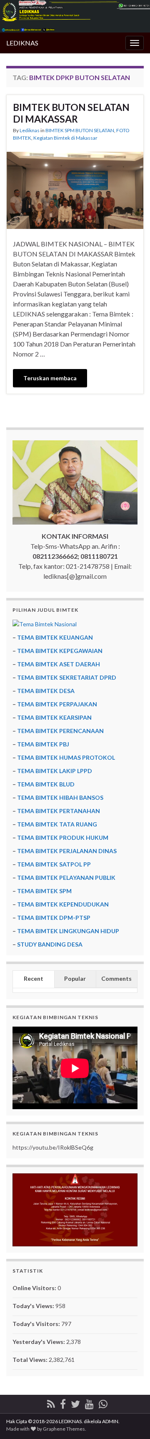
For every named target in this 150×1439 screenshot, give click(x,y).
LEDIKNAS (22, 43)
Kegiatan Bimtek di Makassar (65, 138)
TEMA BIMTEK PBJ (43, 744)
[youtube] (89, 1402)
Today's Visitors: (36, 1323)
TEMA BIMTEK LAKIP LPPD (54, 770)
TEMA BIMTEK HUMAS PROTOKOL (66, 757)
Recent (33, 978)
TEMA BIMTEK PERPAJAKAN (57, 704)
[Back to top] (131, 1420)
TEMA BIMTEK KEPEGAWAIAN (59, 650)
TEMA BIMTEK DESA (46, 690)
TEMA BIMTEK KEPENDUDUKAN (63, 904)
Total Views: (30, 1359)
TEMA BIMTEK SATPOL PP (54, 864)
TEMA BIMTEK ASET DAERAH (58, 664)
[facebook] (63, 1402)
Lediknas (30, 130)
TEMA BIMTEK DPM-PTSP (53, 917)
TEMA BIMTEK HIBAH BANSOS (60, 797)
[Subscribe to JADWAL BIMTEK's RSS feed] (51, 1402)
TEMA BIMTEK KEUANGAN (55, 637)
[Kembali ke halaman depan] (75, 16)
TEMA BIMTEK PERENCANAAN (60, 730)
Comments (116, 978)
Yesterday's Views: (39, 1341)
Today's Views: (33, 1305)
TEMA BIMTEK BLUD (46, 784)
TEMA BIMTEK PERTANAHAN (58, 810)
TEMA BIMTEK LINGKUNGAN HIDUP (68, 930)
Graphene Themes (64, 1429)
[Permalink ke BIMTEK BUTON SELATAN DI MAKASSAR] (75, 189)
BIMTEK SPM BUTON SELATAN (79, 130)
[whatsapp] (103, 1402)
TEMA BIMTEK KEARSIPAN (54, 717)
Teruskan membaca (50, 378)
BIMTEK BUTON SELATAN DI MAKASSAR (71, 113)
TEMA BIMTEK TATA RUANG (57, 824)
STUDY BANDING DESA (49, 944)
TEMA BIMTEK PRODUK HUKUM (62, 837)
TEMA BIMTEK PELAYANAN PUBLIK (66, 877)
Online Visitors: (35, 1287)
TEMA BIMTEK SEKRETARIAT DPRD (66, 677)
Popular (75, 978)
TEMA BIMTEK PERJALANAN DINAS (67, 850)
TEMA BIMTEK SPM (44, 890)
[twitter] (75, 1402)
